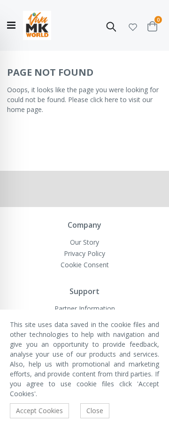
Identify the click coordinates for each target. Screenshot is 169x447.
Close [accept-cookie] (94, 410)
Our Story (84, 242)
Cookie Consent (85, 264)
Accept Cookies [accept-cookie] (39, 410)
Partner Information (84, 308)
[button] (132, 25)
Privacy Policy (84, 253)
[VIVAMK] (37, 25)
